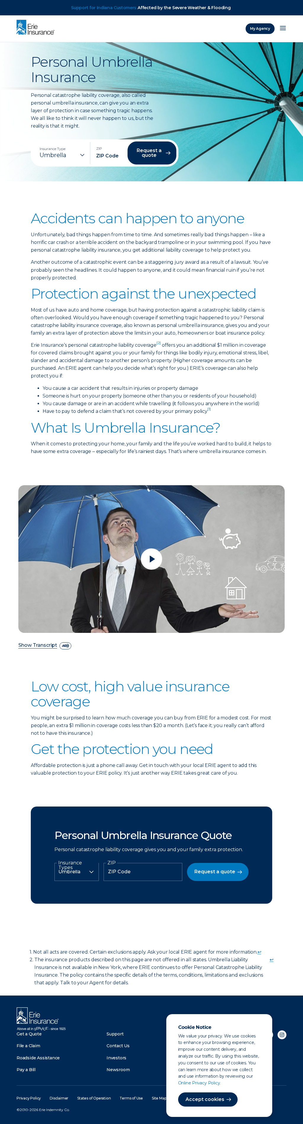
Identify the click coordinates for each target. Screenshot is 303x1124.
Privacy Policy (29, 1098)
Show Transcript (37, 645)
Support (115, 1034)
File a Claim (28, 1045)
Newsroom (118, 1069)
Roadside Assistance (38, 1058)
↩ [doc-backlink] (259, 952)
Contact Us (118, 1045)
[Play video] (151, 559)
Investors (116, 1058)
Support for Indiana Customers (103, 7)
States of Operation (94, 1098)
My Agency (260, 28)
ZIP (111, 863)
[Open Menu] (282, 28)
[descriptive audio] (65, 645)
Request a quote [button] (149, 153)
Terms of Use (131, 1098)
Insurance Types (70, 865)
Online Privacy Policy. (199, 1083)
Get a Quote (29, 1034)
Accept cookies (205, 1099)
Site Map (159, 1098)
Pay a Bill (26, 1069)
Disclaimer (59, 1098)
